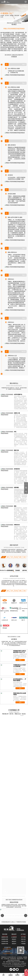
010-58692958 (7, 949)
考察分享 (23, 941)
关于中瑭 (23, 937)
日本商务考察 (4, 941)
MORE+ (22, 715)
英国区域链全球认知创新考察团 (19, 694)
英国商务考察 (4, 943)
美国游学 (14, 943)
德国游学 (14, 941)
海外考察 (10, 960)
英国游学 (14, 939)
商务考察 (11, 957)
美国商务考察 (4, 939)
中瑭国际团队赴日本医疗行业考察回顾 (19, 665)
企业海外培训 (6, 958)
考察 (2, 958)
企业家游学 (14, 937)
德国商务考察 (4, 937)
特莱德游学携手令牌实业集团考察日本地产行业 (19, 651)
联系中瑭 (23, 939)
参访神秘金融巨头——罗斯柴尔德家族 (19, 679)
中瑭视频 (23, 943)
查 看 (20, 660)
